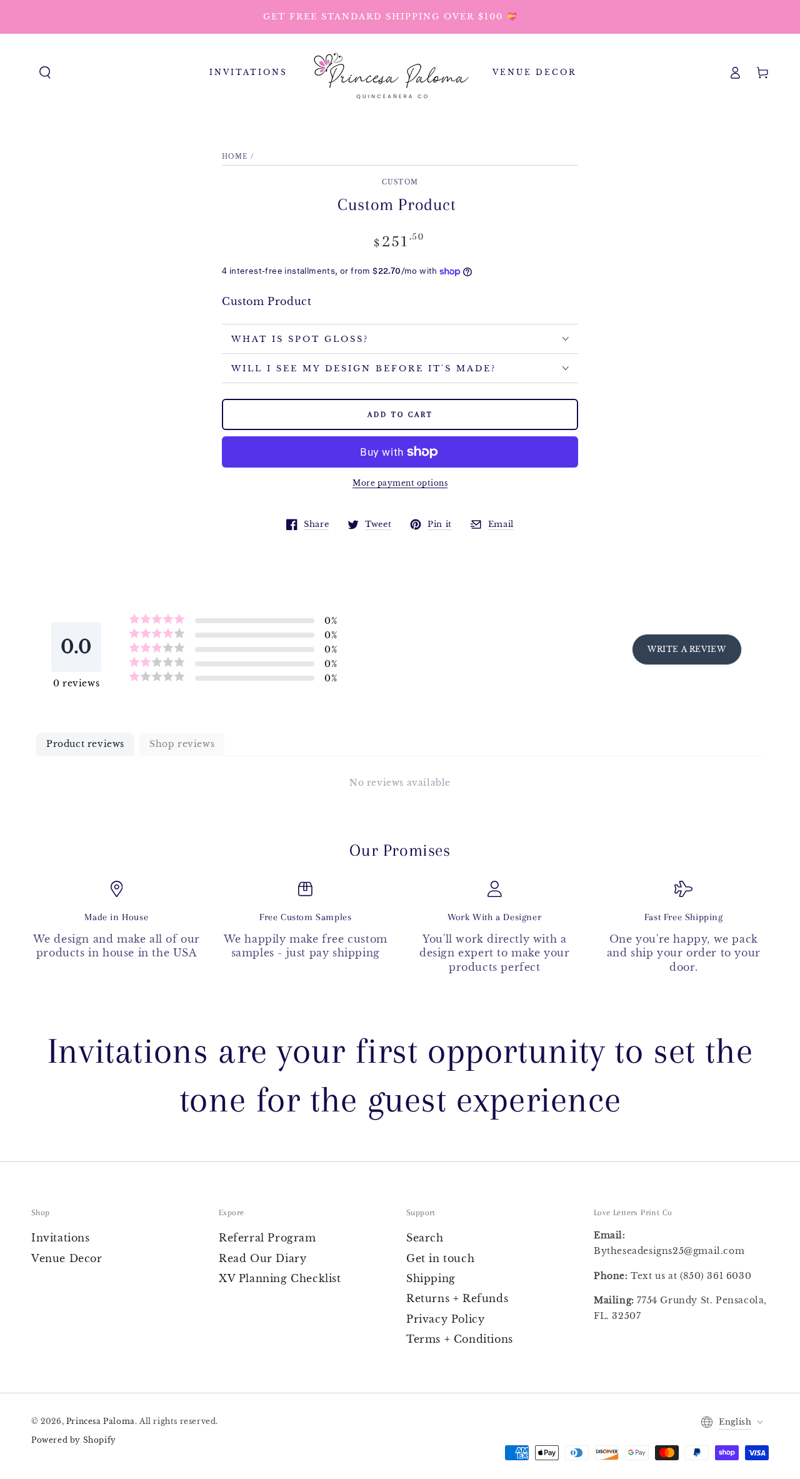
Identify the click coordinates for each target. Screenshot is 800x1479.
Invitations (60, 1237)
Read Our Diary (262, 1258)
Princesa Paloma (100, 1421)
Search (425, 1237)
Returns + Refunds (457, 1298)
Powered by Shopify (73, 1440)
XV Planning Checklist (280, 1278)
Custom (400, 182)
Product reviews (85, 744)
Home (235, 157)
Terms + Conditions (459, 1339)
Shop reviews (181, 744)
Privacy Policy (445, 1319)
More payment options (400, 483)
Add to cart (400, 414)
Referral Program (267, 1237)
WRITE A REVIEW (687, 649)
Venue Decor (66, 1258)
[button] (45, 72)
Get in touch (440, 1258)
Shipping (431, 1278)
